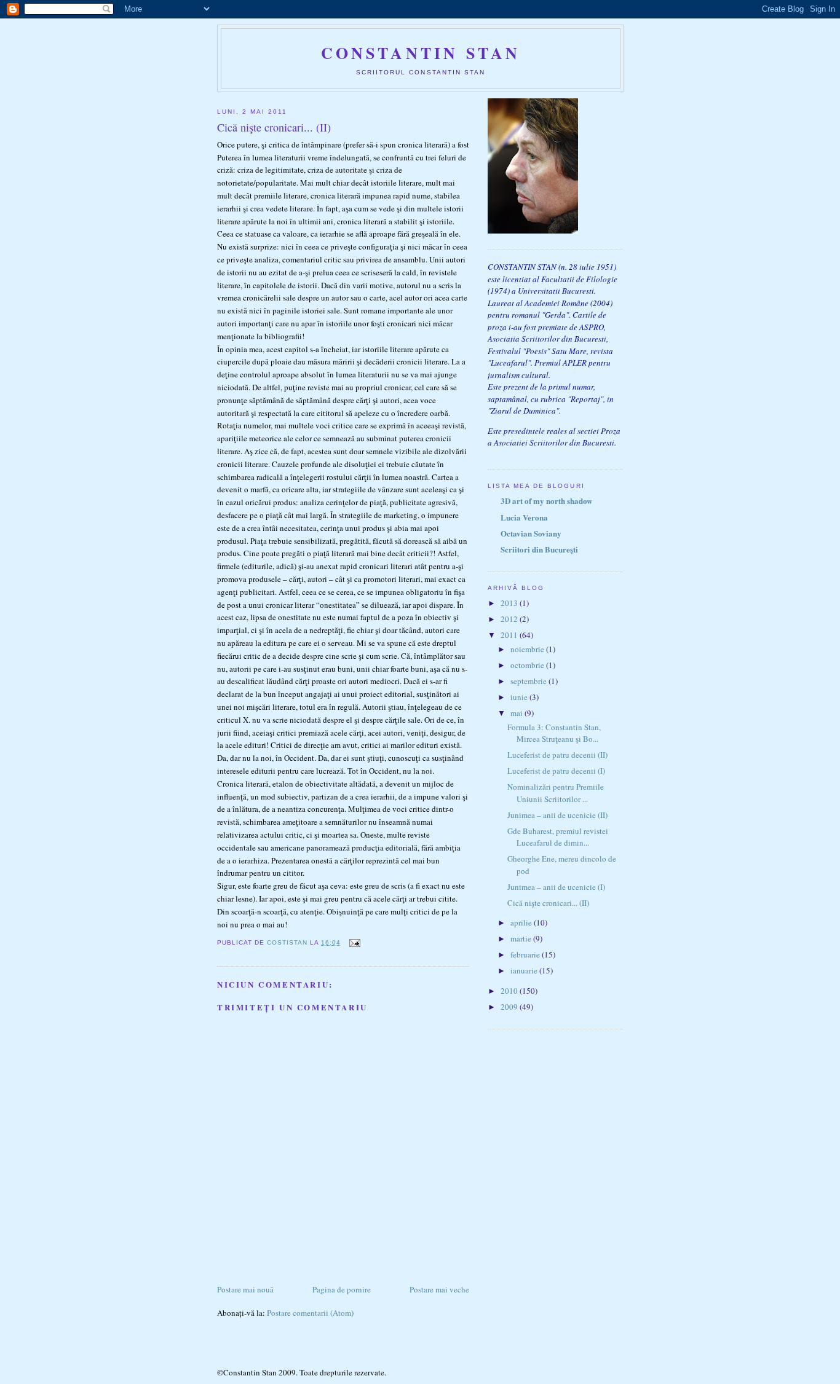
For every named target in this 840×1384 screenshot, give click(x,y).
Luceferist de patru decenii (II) (557, 754)
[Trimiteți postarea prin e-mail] (354, 942)
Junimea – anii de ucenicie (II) (557, 814)
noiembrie (528, 649)
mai (517, 712)
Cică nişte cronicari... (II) (548, 902)
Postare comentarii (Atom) (310, 1312)
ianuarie (524, 970)
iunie (519, 696)
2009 (510, 1006)
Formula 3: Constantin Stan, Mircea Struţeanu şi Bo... (554, 733)
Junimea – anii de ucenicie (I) (556, 886)
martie (521, 938)
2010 (510, 990)
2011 (510, 634)
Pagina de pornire (341, 1289)
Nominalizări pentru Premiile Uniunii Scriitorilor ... (555, 792)
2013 (510, 602)
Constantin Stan (421, 53)
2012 (510, 618)
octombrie (528, 664)
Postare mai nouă (245, 1289)
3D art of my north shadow (546, 500)
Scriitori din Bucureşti (539, 549)
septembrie (529, 680)
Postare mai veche (439, 1289)
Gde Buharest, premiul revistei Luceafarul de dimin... (557, 837)
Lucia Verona (524, 517)
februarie (526, 954)
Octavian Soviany (531, 533)
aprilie (522, 922)
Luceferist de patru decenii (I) (556, 770)
